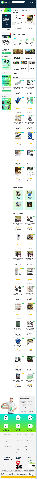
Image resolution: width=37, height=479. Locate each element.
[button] (13, 23)
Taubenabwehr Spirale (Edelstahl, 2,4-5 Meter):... (30, 175)
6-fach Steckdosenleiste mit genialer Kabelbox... (29, 123)
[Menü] (34, 472)
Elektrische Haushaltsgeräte (29, 440)
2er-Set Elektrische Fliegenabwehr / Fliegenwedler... (18, 259)
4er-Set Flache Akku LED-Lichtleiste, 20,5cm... (18, 158)
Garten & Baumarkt (28, 442)
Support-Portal (6, 441)
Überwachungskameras (28, 439)
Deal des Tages (8, 8)
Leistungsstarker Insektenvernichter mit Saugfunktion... (18, 242)
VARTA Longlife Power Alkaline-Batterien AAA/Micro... (18, 346)
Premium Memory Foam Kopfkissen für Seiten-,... (18, 311)
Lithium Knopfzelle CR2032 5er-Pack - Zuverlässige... (29, 140)
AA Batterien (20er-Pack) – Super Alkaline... (30, 381)
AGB (16, 452)
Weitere (33, 8)
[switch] (33, 475)
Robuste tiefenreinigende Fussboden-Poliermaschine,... (18, 276)
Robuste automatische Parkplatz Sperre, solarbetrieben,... (30, 346)
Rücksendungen (6, 438)
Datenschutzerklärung (3, 475)
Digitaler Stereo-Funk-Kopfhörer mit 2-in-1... (18, 364)
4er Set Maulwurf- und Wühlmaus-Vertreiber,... (29, 364)
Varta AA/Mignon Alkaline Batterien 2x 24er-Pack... (18, 105)
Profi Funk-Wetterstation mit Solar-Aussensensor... (29, 88)
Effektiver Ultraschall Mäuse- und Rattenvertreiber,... (18, 381)
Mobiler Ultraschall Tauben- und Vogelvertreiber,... (18, 329)
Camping (17, 8)
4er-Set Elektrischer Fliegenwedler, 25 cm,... (18, 224)
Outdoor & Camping (28, 443)
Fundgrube (29, 8)
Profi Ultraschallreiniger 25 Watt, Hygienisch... (30, 294)
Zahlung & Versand (6, 437)
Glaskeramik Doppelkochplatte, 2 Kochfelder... (30, 276)
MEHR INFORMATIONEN (6, 52)
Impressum (17, 450)
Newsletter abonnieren (19, 440)
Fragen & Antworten (7, 440)
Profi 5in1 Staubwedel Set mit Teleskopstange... (18, 123)
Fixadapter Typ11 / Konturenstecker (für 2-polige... (18, 294)
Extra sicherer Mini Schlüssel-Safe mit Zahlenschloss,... (29, 158)
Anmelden (6, 90)
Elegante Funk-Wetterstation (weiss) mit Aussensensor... (18, 140)
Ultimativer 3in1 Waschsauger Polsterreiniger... (29, 241)
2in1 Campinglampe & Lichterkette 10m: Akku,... (18, 175)
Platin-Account (18, 442)
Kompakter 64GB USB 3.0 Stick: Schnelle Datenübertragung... (18, 88)
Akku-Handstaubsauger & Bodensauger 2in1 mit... (30, 329)
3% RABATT (2, 8)
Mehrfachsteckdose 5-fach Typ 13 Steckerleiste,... (18, 23)
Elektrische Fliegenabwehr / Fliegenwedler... (29, 259)
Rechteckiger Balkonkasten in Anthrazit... (29, 23)
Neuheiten (31, 10)
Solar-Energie (23, 8)
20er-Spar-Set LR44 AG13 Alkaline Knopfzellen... (29, 105)
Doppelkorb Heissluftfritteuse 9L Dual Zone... (30, 311)
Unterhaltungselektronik (28, 437)
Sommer (13, 8)
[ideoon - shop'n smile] (5, 2)
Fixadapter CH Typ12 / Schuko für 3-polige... (30, 224)
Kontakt (5, 443)
